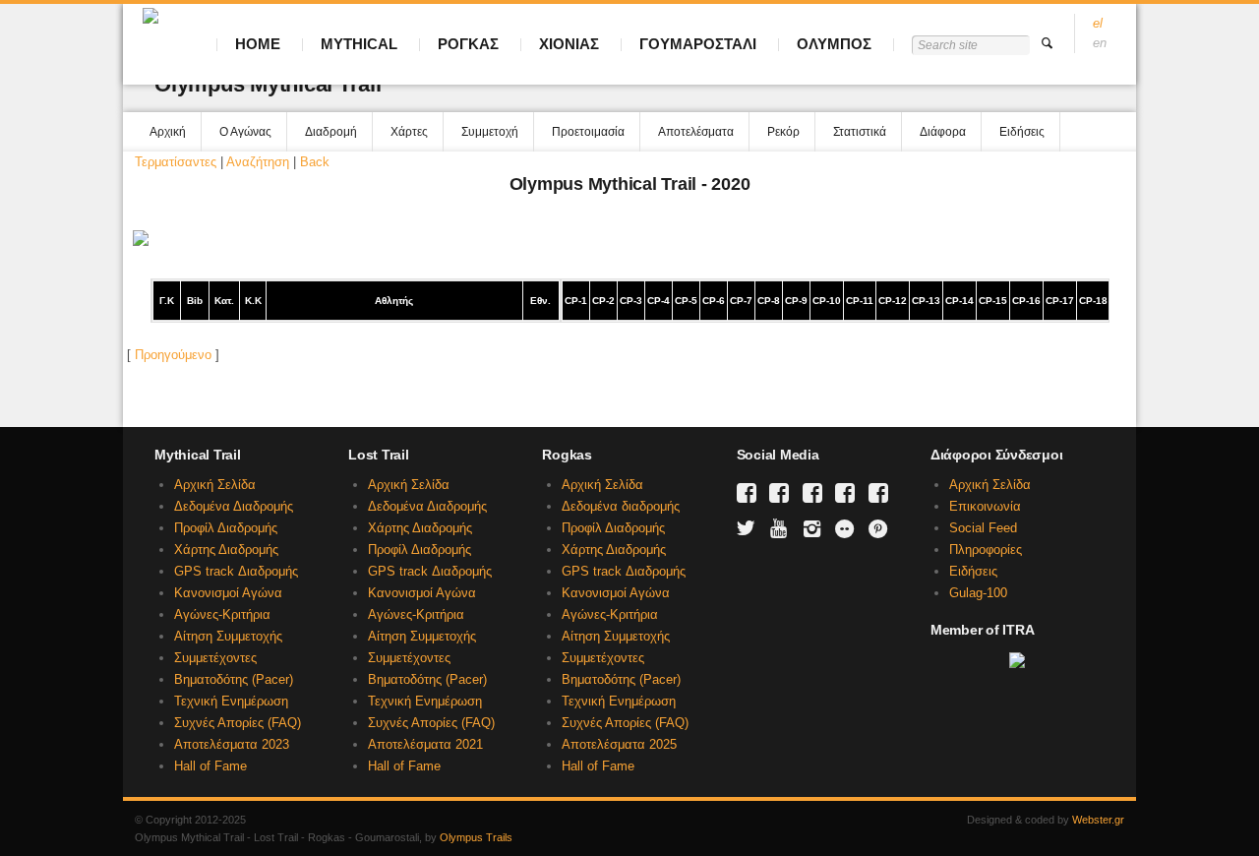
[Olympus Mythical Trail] (746, 493)
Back (315, 161)
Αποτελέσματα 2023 (231, 744)
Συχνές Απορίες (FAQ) (237, 722)
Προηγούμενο (173, 354)
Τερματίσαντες (175, 161)
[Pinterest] (878, 528)
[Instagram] (812, 528)
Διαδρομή (331, 132)
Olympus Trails (476, 837)
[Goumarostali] (878, 493)
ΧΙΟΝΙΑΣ (569, 43)
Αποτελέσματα (696, 132)
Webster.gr (1098, 819)
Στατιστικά (859, 132)
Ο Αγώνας (245, 132)
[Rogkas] (812, 493)
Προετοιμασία (588, 132)
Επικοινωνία (985, 506)
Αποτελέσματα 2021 (425, 744)
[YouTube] (779, 528)
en (1100, 42)
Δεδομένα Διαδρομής (233, 506)
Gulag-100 (978, 592)
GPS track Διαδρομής (236, 571)
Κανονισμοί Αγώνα (228, 592)
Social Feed (983, 527)
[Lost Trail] (779, 493)
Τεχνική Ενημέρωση (231, 701)
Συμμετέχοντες (215, 657)
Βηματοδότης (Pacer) (233, 679)
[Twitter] (746, 528)
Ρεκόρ (783, 132)
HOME (257, 43)
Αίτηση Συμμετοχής (228, 636)
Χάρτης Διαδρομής (226, 549)
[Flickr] (845, 528)
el (1098, 23)
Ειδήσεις (1022, 132)
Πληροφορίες (985, 549)
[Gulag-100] (845, 493)
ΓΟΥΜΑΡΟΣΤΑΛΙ (697, 43)
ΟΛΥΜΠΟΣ (834, 43)
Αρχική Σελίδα (215, 484)
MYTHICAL (359, 43)
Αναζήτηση (257, 161)
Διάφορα (943, 132)
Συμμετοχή (489, 132)
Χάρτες (409, 132)
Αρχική (168, 132)
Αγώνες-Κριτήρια (222, 614)
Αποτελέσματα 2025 (619, 744)
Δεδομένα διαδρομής (621, 506)
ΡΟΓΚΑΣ (468, 43)
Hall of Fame (210, 766)
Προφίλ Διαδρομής (225, 527)
